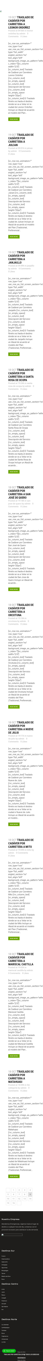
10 (8, 1199)
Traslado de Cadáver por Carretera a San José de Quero (21, 492)
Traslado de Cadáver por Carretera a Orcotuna (21, 610)
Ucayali (4, 1298)
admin (22, 33)
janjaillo (30, 265)
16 (14, 1203)
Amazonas (5, 1339)
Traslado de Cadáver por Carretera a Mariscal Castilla (21, 959)
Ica (2, 1309)
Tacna (3, 1273)
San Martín (5, 1306)
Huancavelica (6, 1259)
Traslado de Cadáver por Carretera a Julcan (21, 140)
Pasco (3, 1295)
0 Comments (25, 151)
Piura (3, 1333)
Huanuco (4, 1301)
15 (8, 1203)
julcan (30, 148)
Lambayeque (5, 1327)
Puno (3, 1279)
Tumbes (4, 1330)
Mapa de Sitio (21, 1352)
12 (19, 1199)
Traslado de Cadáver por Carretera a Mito (21, 843)
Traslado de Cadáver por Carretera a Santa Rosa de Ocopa (21, 375)
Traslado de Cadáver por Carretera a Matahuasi (21, 1077)
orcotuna (12, 621)
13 (25, 1199)
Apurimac (5, 1267)
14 (30, 1199)
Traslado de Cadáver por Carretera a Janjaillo (21, 257)
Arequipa (4, 1264)
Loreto (4, 1342)
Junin (3, 1292)
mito (29, 850)
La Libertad (5, 1324)
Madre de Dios (6, 1276)
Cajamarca (5, 1336)
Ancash (4, 1303)
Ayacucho (5, 1262)
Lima (3, 1289)
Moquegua (5, 1270)
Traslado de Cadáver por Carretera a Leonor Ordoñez (21, 22)
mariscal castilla (16, 970)
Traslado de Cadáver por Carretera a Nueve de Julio (21, 727)
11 (14, 1199)
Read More (14, 119)
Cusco (3, 1256)
